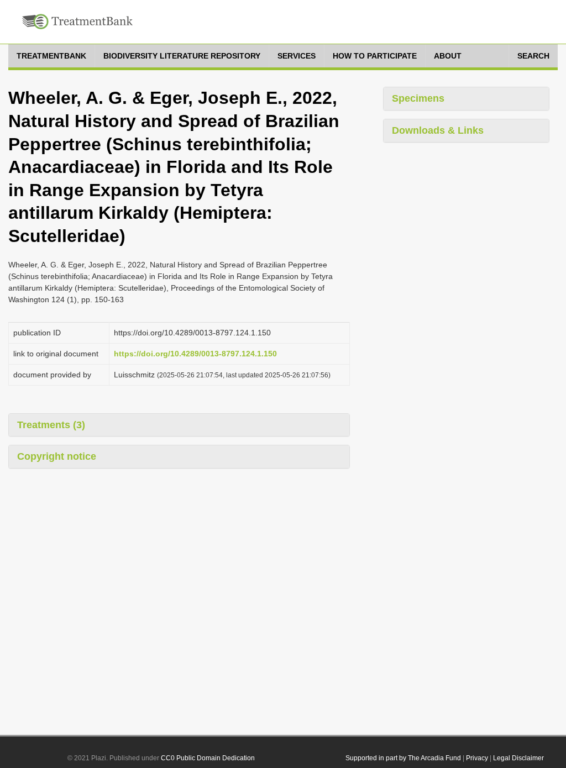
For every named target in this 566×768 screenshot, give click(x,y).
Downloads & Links (438, 130)
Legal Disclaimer (518, 758)
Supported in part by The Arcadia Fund (403, 758)
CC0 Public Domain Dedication (208, 758)
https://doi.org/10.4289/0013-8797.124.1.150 (195, 353)
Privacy (477, 758)
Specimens (418, 98)
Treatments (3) (51, 424)
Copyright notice (56, 456)
